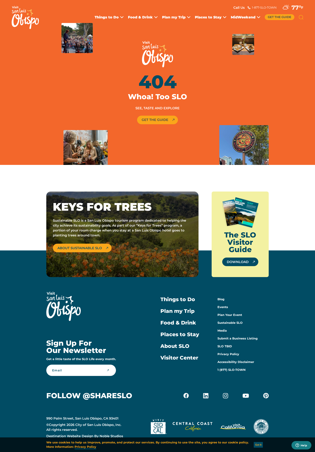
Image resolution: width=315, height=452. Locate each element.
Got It (258, 444)
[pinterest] (266, 395)
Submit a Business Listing (237, 338)
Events (222, 307)
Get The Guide (279, 17)
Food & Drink (140, 17)
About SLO (174, 346)
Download (238, 262)
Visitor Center (179, 357)
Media (222, 330)
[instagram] (225, 395)
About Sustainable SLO (79, 248)
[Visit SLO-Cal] (159, 427)
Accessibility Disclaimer (235, 362)
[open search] (301, 17)
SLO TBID (224, 346)
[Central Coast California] (192, 427)
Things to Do (107, 17)
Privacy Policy (228, 354)
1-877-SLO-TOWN (264, 7)
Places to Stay (208, 17)
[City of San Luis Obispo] (261, 427)
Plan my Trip (174, 17)
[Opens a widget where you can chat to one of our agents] (301, 445)
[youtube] (245, 395)
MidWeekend (243, 17)
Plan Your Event (229, 315)
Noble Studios (111, 436)
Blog (220, 299)
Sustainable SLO (230, 322)
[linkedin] (206, 395)
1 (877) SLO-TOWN (231, 370)
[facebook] (186, 395)
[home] (27, 15)
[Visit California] (233, 427)
